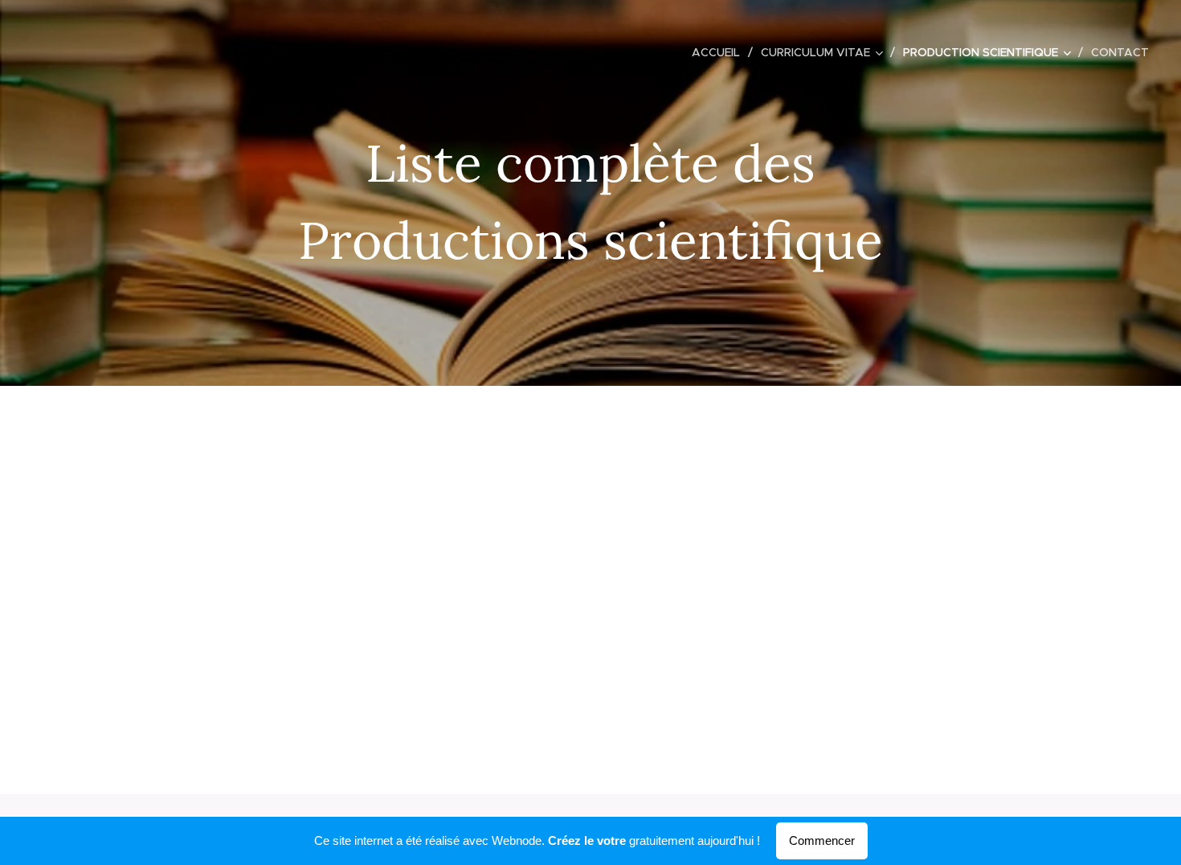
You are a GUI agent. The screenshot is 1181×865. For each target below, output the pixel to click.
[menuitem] (720, 52)
